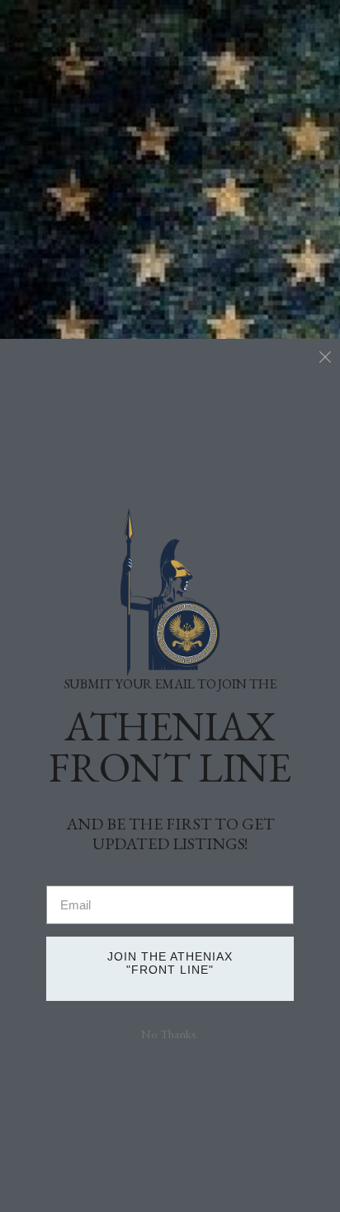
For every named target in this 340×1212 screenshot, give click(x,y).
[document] (170, 606)
